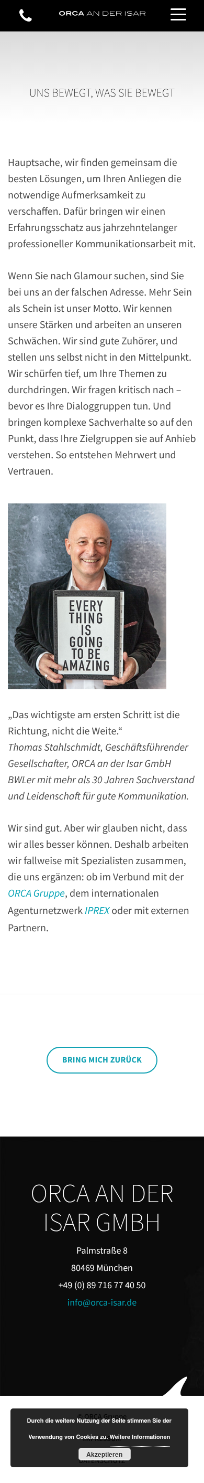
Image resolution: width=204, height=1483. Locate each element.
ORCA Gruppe (36, 893)
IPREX (97, 910)
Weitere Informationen (140, 1437)
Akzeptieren (104, 1454)
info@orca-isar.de (102, 1302)
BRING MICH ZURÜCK (102, 1060)
